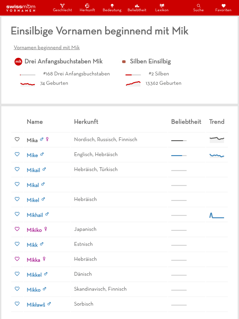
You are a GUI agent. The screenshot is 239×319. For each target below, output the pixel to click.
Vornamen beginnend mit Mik (47, 47)
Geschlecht (62, 10)
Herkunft (87, 10)
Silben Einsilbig (150, 61)
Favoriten (223, 10)
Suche (198, 10)
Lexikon (162, 10)
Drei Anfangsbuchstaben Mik (64, 61)
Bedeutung (112, 10)
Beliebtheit (137, 10)
